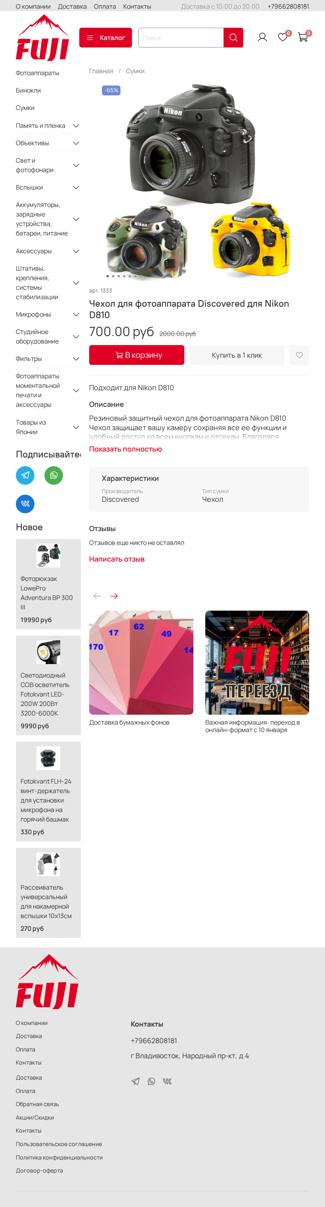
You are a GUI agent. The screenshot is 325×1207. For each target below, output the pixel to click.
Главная (101, 70)
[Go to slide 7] (141, 276)
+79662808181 (288, 6)
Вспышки (29, 187)
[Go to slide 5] (130, 276)
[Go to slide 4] (124, 276)
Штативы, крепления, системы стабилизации (37, 282)
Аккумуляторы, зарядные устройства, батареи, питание (42, 218)
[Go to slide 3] (119, 276)
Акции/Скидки (35, 1117)
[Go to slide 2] (113, 276)
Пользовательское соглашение (59, 1144)
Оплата (105, 6)
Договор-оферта (39, 1170)
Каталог (112, 37)
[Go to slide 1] (108, 276)
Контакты (137, 6)
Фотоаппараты (37, 72)
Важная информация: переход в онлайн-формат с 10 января (252, 726)
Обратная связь (37, 1104)
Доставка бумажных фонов (129, 722)
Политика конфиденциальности (59, 1157)
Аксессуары (34, 251)
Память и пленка (40, 125)
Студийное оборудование (37, 336)
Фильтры (29, 358)
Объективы (32, 143)
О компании (33, 6)
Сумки (135, 70)
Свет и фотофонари (35, 165)
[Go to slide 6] (135, 276)
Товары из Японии (31, 427)
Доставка (72, 6)
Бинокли (28, 90)
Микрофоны (33, 314)
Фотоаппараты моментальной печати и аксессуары (38, 390)
